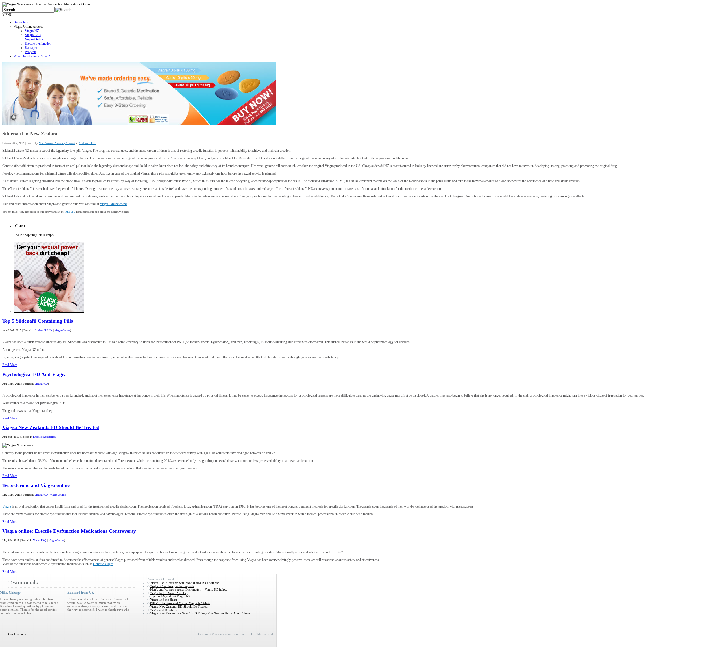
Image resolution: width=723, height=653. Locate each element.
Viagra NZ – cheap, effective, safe (172, 586)
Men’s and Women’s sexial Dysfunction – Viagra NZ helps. (188, 589)
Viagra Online (62, 330)
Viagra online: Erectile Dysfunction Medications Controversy (69, 531)
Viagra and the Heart (163, 599)
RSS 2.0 (70, 211)
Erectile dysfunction (44, 436)
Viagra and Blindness (163, 609)
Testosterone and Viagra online (36, 485)
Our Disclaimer (18, 633)
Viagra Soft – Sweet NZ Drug (169, 593)
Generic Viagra (103, 564)
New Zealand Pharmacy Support (57, 143)
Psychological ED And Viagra (34, 374)
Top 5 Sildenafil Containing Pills (37, 321)
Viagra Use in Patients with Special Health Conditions (184, 582)
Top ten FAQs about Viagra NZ (170, 596)
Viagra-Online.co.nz (113, 204)
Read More (9, 365)
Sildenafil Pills (87, 143)
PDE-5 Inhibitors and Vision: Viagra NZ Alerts (180, 603)
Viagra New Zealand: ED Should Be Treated (50, 427)
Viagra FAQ (41, 383)
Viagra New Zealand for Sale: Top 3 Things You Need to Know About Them (200, 613)
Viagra (6, 506)
